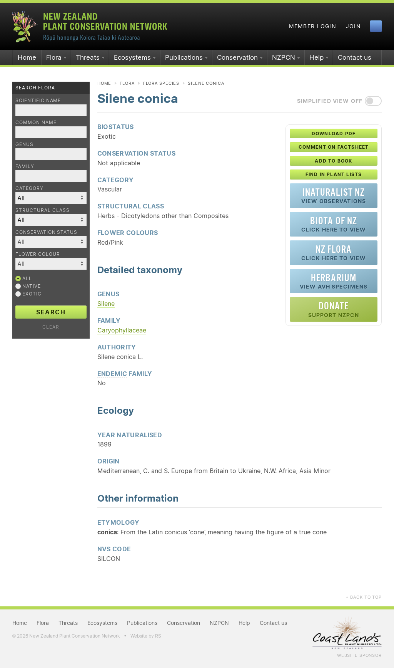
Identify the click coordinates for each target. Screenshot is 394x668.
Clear (50, 327)
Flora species (161, 83)
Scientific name (38, 100)
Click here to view (333, 224)
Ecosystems (132, 57)
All (26, 278)
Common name (36, 122)
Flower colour (37, 254)
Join (353, 26)
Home (27, 57)
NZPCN (283, 57)
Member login (312, 26)
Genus (24, 144)
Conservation (237, 57)
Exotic (31, 294)
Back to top (364, 597)
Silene (106, 303)
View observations (333, 195)
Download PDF (334, 133)
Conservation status (46, 232)
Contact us (354, 57)
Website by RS (145, 636)
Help (316, 57)
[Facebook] (376, 26)
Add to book (333, 161)
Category (29, 188)
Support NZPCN (333, 309)
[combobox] (51, 242)
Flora (54, 57)
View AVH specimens (333, 281)
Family (24, 166)
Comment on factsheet (334, 147)
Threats (88, 57)
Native (31, 286)
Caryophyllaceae (121, 330)
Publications (184, 57)
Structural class (42, 210)
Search (51, 312)
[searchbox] (51, 241)
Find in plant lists (334, 174)
